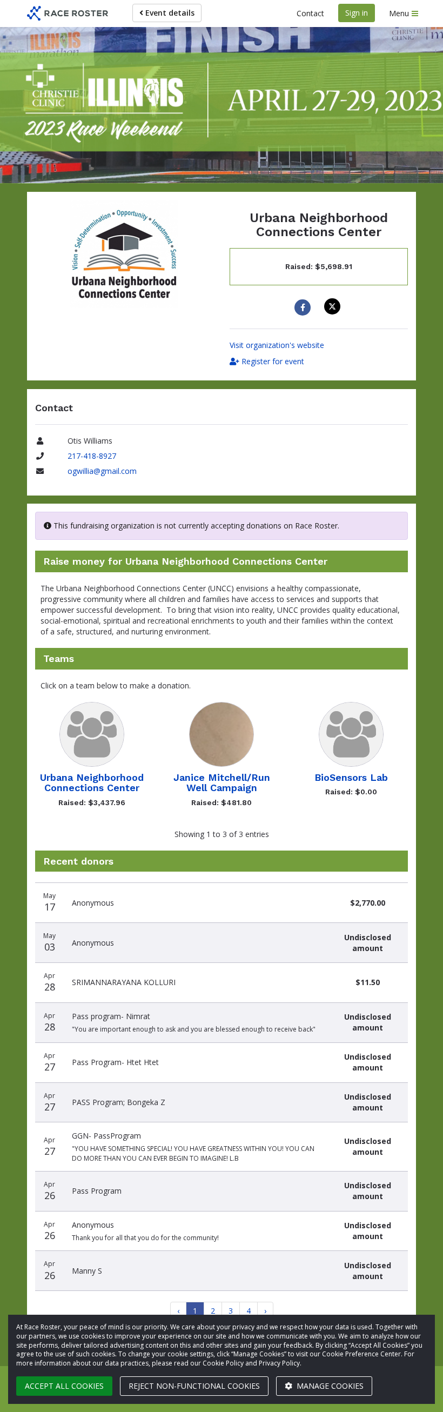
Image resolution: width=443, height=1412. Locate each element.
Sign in (356, 13)
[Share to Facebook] (304, 307)
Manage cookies (329, 1386)
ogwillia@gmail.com (102, 471)
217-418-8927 (92, 456)
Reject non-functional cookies (194, 1386)
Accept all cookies (64, 1386)
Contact (310, 13)
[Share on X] (333, 306)
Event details (168, 13)
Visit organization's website (277, 345)
